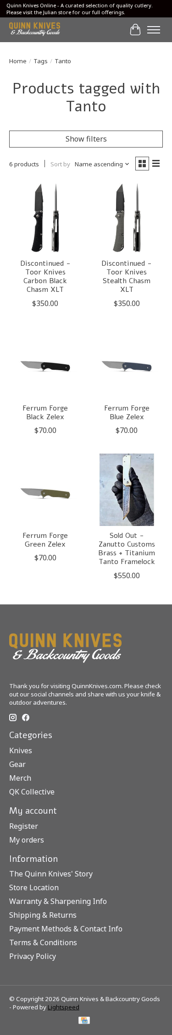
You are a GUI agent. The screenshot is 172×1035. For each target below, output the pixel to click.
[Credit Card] (84, 1021)
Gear (17, 764)
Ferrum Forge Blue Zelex (127, 412)
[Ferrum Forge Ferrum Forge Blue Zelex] (126, 363)
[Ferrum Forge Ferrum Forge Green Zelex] (45, 490)
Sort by (60, 164)
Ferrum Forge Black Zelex (45, 412)
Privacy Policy (32, 956)
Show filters (86, 139)
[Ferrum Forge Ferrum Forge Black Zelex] (45, 363)
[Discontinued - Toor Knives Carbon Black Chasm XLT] (45, 217)
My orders (26, 840)
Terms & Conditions (43, 942)
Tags (40, 61)
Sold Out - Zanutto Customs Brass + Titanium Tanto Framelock (126, 549)
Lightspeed (63, 1007)
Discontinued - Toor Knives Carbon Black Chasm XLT (45, 276)
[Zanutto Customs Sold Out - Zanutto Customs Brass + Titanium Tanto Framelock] (126, 490)
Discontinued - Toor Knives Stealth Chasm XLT (126, 276)
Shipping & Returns (43, 915)
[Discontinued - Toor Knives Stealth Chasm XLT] (126, 217)
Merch (20, 778)
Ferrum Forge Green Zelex (45, 540)
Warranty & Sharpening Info (58, 901)
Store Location (34, 887)
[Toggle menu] (153, 30)
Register (23, 826)
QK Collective (32, 792)
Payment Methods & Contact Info (65, 929)
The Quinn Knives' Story (51, 874)
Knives (20, 750)
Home (18, 61)
